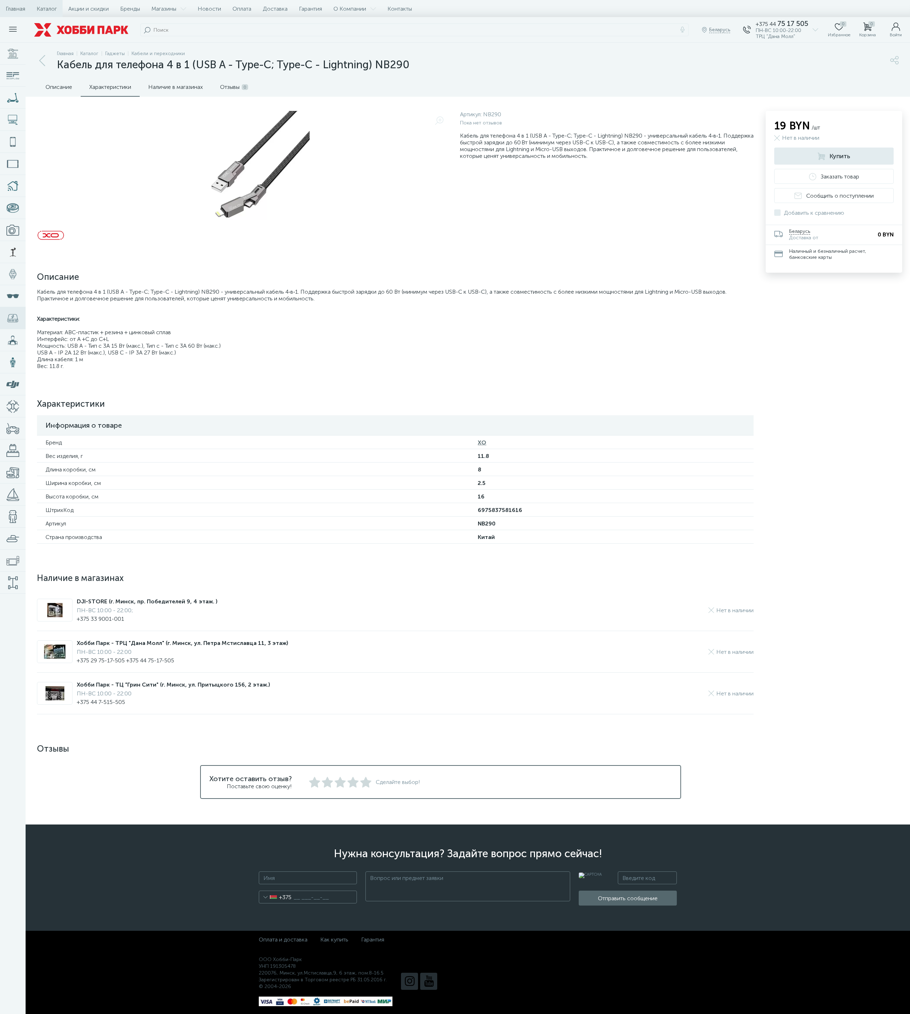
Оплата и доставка (283, 939)
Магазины (163, 8)
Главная (15, 8)
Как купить (334, 939)
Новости (209, 8)
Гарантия (310, 8)
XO (482, 442)
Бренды (130, 8)
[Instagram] (409, 981)
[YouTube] (428, 981)
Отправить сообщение (628, 898)
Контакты (399, 8)
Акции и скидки (88, 8)
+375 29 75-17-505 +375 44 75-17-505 (125, 660)
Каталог (47, 8)
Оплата (241, 8)
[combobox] (275, 897)
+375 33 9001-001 (100, 618)
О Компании (349, 8)
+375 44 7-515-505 (101, 702)
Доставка (275, 8)
